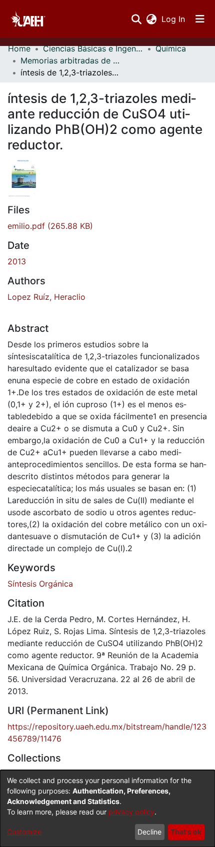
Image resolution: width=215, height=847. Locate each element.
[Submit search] (136, 19)
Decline (150, 832)
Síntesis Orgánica (40, 584)
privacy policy (131, 812)
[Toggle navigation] (200, 18)
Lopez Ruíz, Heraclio (47, 297)
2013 (17, 261)
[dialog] (107, 808)
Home (19, 48)
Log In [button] (174, 19)
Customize (24, 832)
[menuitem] (151, 19)
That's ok (186, 832)
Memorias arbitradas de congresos (70, 60)
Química (171, 48)
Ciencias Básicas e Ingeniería (93, 48)
